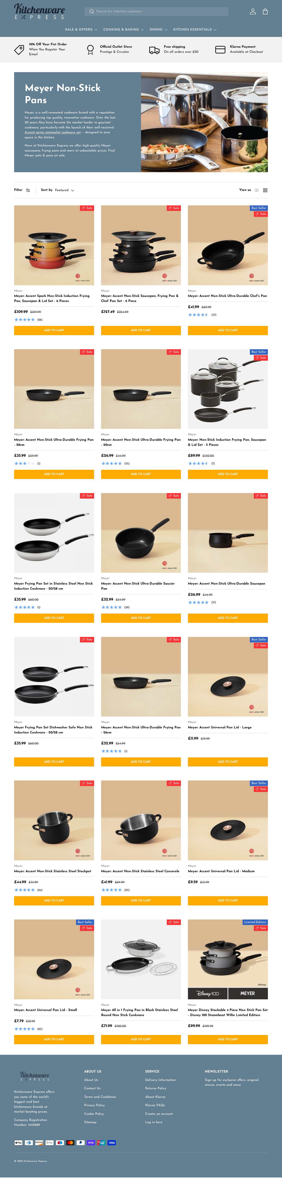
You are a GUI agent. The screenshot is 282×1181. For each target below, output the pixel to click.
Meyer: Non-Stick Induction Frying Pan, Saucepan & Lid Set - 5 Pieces (227, 442)
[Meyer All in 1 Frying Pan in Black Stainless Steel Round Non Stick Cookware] (141, 959)
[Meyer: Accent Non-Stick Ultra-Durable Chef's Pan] (228, 245)
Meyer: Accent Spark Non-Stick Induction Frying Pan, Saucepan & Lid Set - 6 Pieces (52, 298)
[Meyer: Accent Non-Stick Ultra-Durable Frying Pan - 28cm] (54, 389)
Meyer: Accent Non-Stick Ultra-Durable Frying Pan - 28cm (54, 442)
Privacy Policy (94, 1105)
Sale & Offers (79, 29)
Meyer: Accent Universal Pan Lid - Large (220, 727)
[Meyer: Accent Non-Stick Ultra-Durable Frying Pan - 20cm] (141, 389)
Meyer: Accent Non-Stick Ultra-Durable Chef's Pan (227, 296)
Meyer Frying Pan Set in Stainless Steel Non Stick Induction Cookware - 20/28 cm (53, 586)
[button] (265, 11)
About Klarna (155, 1097)
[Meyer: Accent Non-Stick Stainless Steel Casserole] (141, 820)
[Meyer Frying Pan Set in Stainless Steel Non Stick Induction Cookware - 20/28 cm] (54, 533)
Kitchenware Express (35, 1161)
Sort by (46, 190)
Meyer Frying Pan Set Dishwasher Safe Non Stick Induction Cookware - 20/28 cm (53, 730)
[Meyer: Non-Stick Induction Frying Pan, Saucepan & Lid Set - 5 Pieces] (228, 389)
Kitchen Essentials (192, 29)
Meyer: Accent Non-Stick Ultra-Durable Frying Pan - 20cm (141, 442)
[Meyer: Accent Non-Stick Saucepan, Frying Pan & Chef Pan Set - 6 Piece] (141, 245)
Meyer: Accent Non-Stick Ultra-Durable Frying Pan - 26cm (141, 730)
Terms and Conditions (100, 1097)
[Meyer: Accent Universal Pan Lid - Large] (228, 677)
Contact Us (92, 1088)
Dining (156, 29)
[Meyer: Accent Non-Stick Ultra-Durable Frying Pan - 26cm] (141, 677)
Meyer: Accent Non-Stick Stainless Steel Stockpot (52, 871)
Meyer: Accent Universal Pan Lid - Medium (221, 871)
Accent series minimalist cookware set (53, 132)
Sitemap (90, 1122)
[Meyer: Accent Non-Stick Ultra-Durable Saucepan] (228, 533)
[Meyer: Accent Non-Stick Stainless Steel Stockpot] (54, 820)
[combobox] (156, 11)
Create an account (159, 1114)
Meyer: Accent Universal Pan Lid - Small (45, 1010)
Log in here (153, 1122)
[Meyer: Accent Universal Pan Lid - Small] (54, 959)
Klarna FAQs (155, 1105)
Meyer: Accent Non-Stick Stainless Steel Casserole (140, 871)
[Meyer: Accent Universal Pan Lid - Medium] (228, 820)
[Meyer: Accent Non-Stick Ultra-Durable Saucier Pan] (141, 533)
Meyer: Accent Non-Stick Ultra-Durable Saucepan (226, 583)
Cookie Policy (94, 1114)
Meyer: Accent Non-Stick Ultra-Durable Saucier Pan (138, 586)
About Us (91, 1080)
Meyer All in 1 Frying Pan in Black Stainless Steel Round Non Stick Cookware (139, 1013)
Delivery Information (160, 1080)
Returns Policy (155, 1088)
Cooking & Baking (121, 29)
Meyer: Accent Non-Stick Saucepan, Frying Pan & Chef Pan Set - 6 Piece (139, 298)
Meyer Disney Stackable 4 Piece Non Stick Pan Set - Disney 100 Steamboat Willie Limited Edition (228, 1013)
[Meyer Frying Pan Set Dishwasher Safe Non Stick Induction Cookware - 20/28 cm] (54, 677)
